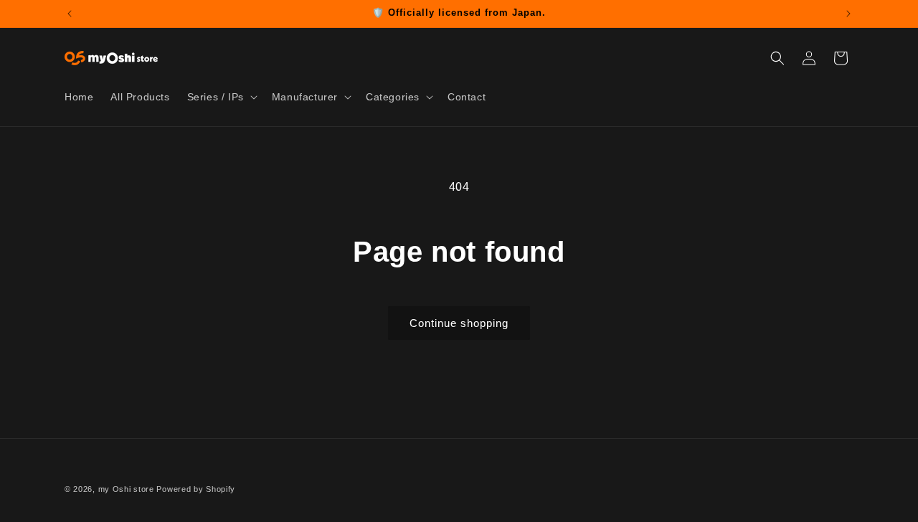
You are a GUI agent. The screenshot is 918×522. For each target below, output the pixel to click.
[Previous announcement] (69, 13)
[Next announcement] (848, 13)
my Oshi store (126, 489)
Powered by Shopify (195, 489)
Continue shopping (459, 323)
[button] (221, 97)
